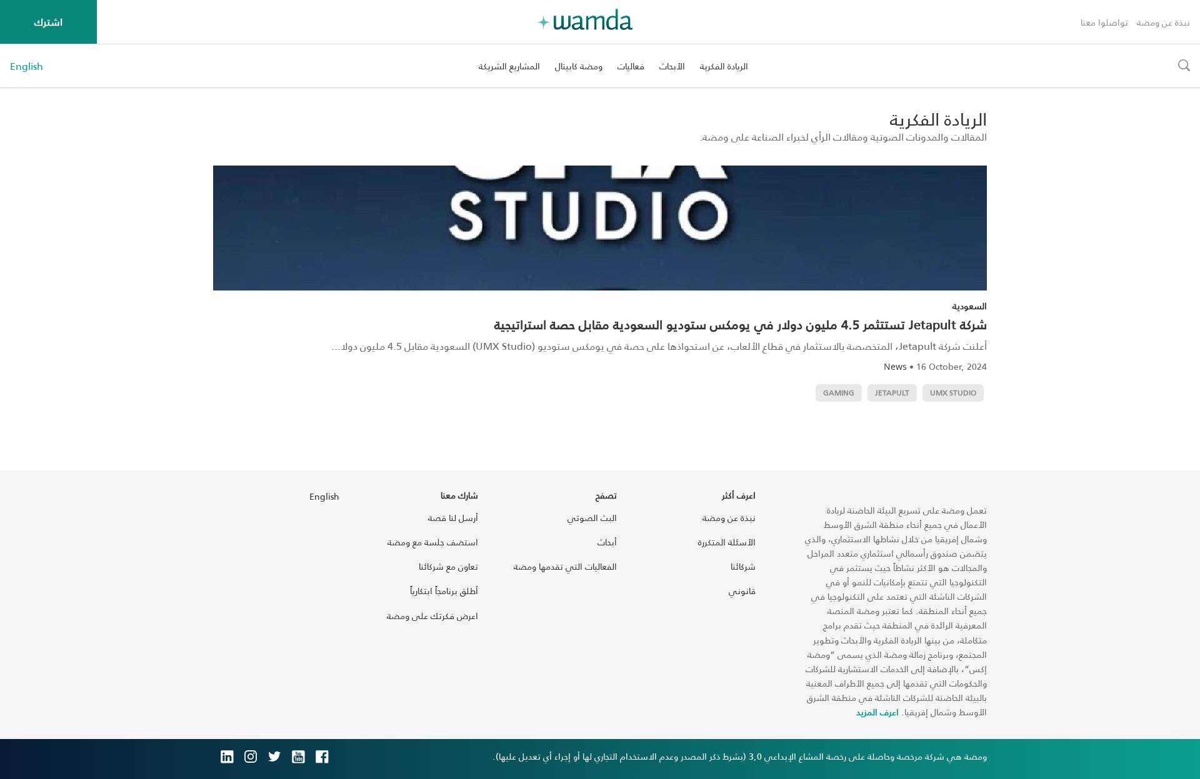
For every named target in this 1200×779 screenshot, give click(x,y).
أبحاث (607, 541)
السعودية (969, 305)
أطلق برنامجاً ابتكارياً (444, 590)
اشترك (48, 21)
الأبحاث (672, 65)
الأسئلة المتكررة (727, 541)
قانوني (742, 590)
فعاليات (631, 65)
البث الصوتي (592, 517)
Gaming (838, 392)
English (26, 66)
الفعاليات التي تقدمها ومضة (565, 566)
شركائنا (743, 566)
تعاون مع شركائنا (448, 566)
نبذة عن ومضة (1163, 22)
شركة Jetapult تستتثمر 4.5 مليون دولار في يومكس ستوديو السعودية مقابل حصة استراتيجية (740, 324)
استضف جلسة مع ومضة (433, 541)
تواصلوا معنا (1104, 22)
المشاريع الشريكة (509, 65)
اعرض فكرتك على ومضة (432, 615)
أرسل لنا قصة (453, 517)
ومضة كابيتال (578, 65)
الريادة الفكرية (724, 65)
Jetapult (892, 392)
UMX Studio (953, 392)
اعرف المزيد (877, 711)
